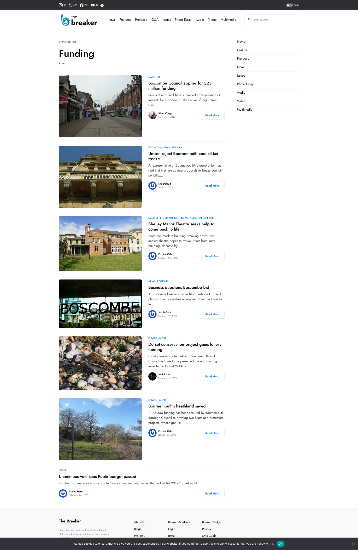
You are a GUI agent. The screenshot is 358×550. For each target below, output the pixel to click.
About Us (139, 522)
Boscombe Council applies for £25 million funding (180, 86)
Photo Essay (245, 84)
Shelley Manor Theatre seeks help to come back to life (181, 226)
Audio (241, 92)
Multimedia (244, 109)
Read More (212, 115)
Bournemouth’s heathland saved (177, 406)
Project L (243, 58)
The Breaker (70, 521)
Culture (153, 218)
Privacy (206, 529)
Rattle (171, 536)
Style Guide (209, 536)
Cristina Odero (166, 254)
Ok (280, 543)
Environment (157, 338)
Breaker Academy (179, 522)
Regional (178, 147)
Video (241, 101)
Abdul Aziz (164, 374)
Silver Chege (165, 113)
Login (171, 529)
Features (242, 50)
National (154, 77)
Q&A (240, 67)
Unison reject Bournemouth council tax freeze (183, 156)
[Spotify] (102, 5)
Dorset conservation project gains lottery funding (184, 347)
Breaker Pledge (211, 522)
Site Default (164, 184)
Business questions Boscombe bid (178, 287)
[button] (292, 5)
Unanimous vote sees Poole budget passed (97, 476)
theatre (209, 218)
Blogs (137, 529)
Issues (241, 75)
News (166, 147)
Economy (154, 147)
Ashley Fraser (76, 491)
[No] (353, 544)
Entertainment (169, 218)
